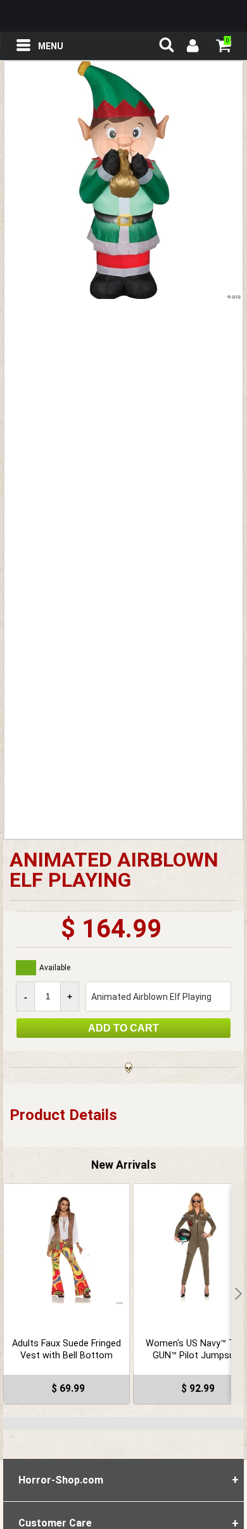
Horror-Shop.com (123, 16)
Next (237, 1293)
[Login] (192, 47)
